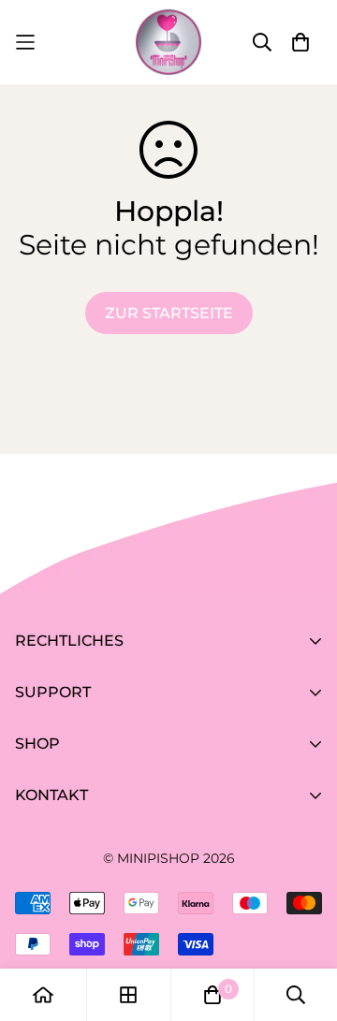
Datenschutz (63, 718)
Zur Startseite (169, 313)
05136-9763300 (71, 899)
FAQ (30, 770)
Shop (34, 821)
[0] (212, 994)
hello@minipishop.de (95, 925)
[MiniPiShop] (168, 42)
